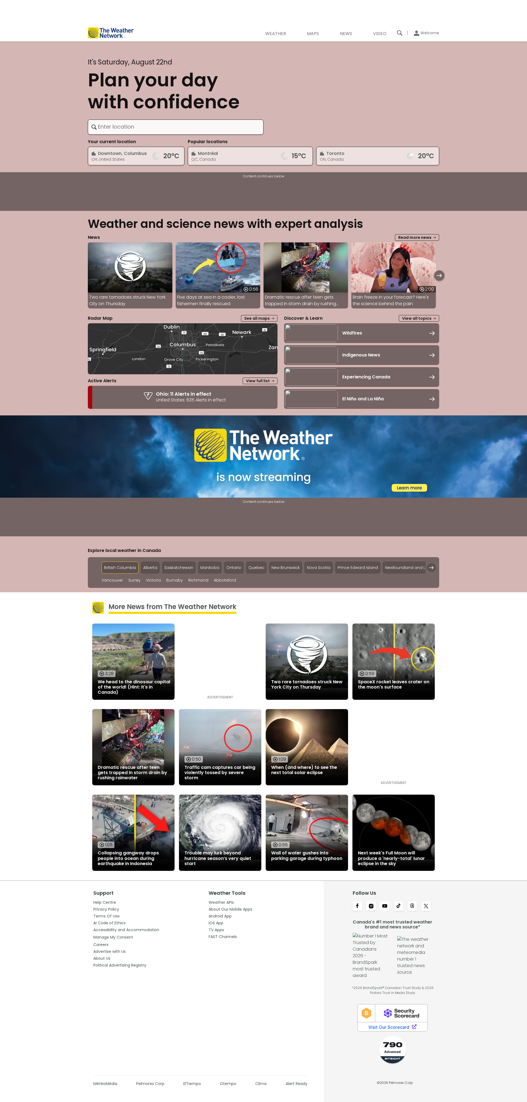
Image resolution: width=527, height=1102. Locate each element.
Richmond (198, 580)
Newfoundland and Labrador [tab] (413, 567)
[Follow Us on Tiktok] (398, 906)
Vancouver (112, 580)
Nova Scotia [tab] (318, 567)
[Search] (399, 33)
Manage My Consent (113, 937)
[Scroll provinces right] (431, 567)
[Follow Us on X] (426, 906)
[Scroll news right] (439, 275)
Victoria (153, 580)
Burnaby (174, 580)
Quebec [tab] (256, 567)
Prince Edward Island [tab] (358, 567)
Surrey (134, 580)
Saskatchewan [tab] (178, 567)
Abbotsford (225, 580)
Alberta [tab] (150, 567)
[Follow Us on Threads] (412, 906)
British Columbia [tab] (120, 567)
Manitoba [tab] (209, 567)
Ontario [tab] (233, 567)
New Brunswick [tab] (285, 567)
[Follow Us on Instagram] (371, 906)
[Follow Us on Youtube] (385, 906)
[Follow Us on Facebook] (357, 906)
